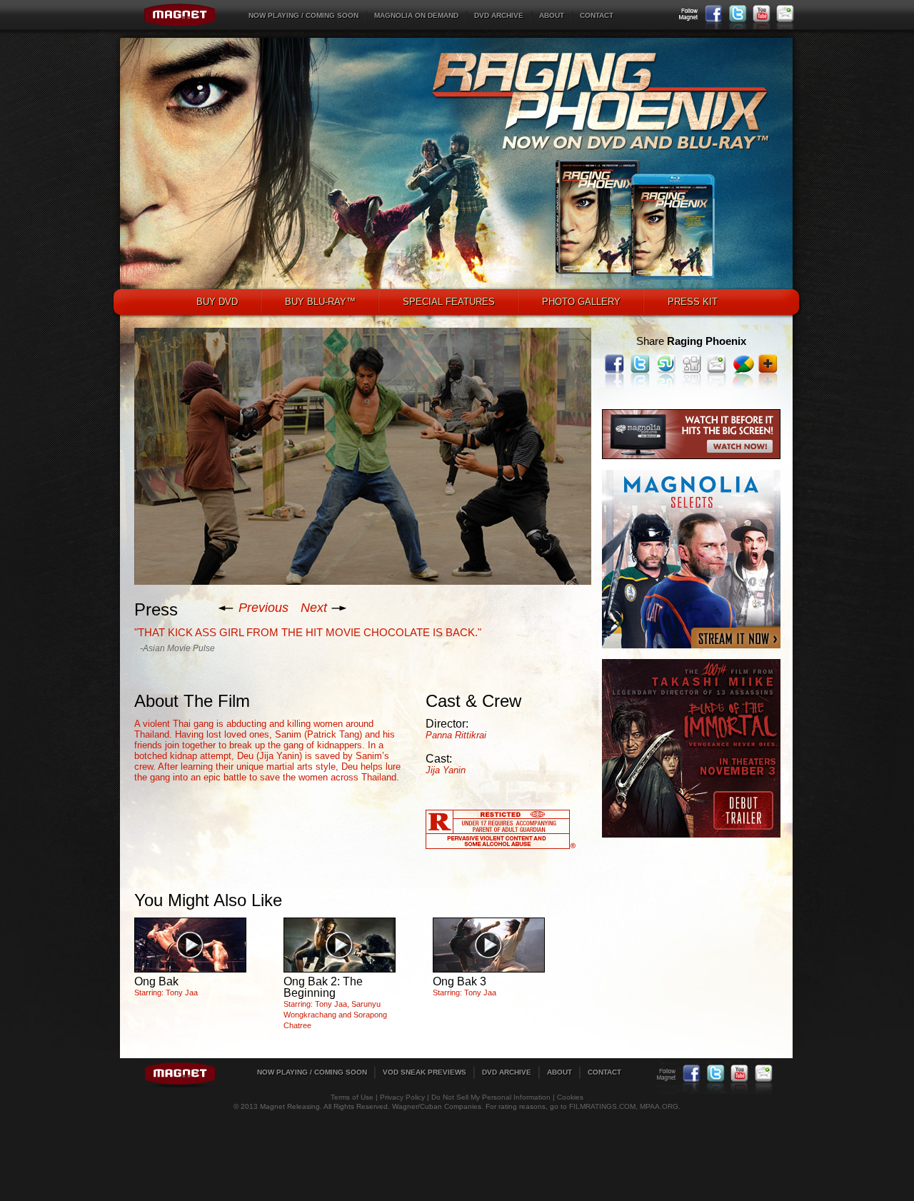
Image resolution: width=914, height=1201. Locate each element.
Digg (691, 363)
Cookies (570, 1097)
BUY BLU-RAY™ (320, 301)
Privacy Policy (402, 1097)
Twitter (738, 13)
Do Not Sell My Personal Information (491, 1097)
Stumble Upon (666, 363)
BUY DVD (217, 301)
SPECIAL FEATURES (449, 301)
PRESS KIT (693, 301)
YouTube (761, 13)
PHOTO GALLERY (581, 301)
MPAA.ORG (659, 1106)
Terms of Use (352, 1097)
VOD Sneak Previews (424, 1072)
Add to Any (768, 363)
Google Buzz (743, 363)
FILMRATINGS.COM (602, 1106)
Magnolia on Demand (416, 15)
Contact (596, 15)
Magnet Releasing (179, 15)
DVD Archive (498, 15)
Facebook (714, 13)
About (551, 15)
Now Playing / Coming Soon (303, 15)
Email (785, 13)
